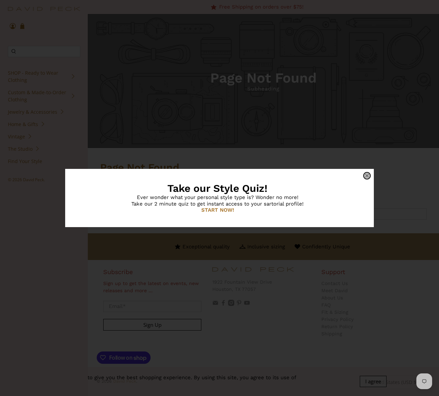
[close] (367, 175)
